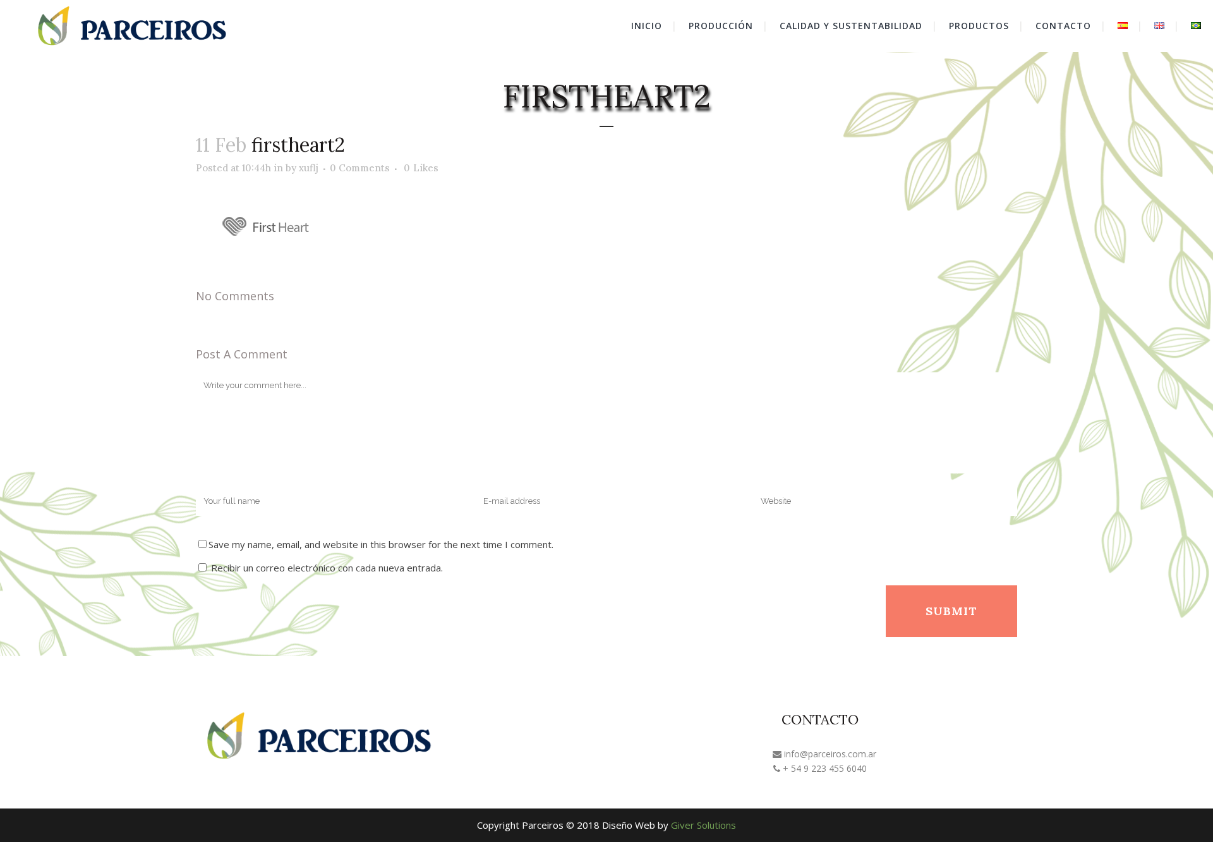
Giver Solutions (703, 825)
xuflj (308, 168)
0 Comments (360, 168)
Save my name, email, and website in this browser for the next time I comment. (380, 544)
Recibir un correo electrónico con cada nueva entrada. (327, 567)
